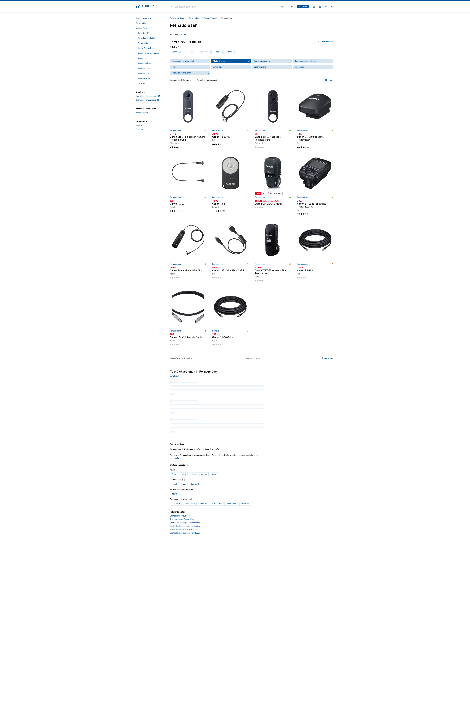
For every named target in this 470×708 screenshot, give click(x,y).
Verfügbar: (201, 80)
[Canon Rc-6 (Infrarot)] (230, 185)
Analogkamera (142, 113)
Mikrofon (141, 83)
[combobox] (188, 80)
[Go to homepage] (145, 6)
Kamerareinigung (145, 63)
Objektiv (139, 129)
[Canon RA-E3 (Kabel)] (188, 185)
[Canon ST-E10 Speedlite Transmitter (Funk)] (315, 118)
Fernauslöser (144, 43)
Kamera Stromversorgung (148, 53)
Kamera (139, 125)
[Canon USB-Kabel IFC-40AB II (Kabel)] (230, 252)
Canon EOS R (177, 52)
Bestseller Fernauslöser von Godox (185, 526)
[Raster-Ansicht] (325, 80)
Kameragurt (143, 58)
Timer (229, 52)
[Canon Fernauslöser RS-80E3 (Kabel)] (188, 252)
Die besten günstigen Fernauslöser (185, 523)
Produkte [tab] (174, 34)
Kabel (217, 52)
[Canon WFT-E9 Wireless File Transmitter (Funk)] (273, 252)
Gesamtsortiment (143, 18)
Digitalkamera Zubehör (147, 38)
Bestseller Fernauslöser (180, 516)
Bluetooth (204, 52)
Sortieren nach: (176, 80)
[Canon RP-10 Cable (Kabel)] (230, 318)
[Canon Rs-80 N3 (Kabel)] (230, 118)
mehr (177, 458)
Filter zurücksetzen (325, 42)
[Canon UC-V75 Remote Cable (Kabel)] (188, 318)
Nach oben (328, 358)
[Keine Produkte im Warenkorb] (332, 7)
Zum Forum (175, 376)
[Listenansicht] (330, 80)
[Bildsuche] (282, 6)
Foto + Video (141, 23)
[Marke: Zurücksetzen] (249, 61)
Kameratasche (144, 78)
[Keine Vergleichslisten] (320, 7)
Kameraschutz (144, 68)
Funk (191, 52)
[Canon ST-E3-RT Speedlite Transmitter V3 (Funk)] (315, 185)
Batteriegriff (143, 33)
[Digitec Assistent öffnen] (314, 7)
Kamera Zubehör (143, 28)
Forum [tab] (183, 34)
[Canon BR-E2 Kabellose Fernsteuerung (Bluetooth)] (273, 118)
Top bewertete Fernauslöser (182, 519)
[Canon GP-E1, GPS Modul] (273, 185)
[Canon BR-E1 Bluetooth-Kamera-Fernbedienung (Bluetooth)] (188, 118)
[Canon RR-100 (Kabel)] (315, 252)
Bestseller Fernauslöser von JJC (184, 529)
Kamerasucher (144, 73)
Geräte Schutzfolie (146, 48)
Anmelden (303, 6)
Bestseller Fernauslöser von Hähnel (185, 533)
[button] (205, 130)
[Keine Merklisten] (326, 7)
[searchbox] (187, 72)
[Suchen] (172, 6)
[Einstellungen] (292, 7)
